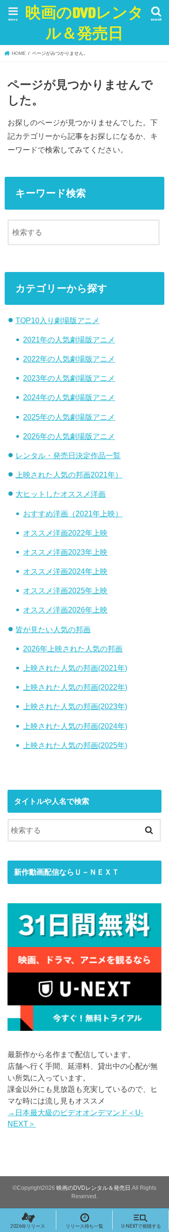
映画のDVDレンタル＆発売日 (84, 22)
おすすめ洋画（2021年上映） (73, 513)
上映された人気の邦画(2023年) (75, 706)
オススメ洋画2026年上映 (65, 609)
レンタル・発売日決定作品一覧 (68, 455)
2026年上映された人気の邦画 (73, 648)
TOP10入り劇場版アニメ (57, 320)
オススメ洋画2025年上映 (65, 590)
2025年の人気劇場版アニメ (69, 417)
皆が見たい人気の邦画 (53, 629)
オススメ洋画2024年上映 (65, 571)
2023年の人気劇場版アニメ (69, 378)
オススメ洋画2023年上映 (65, 552)
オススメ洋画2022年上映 (65, 533)
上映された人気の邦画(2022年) (75, 687)
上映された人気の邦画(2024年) (75, 726)
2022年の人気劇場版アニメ (69, 359)
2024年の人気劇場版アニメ (69, 397)
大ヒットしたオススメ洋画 (60, 494)
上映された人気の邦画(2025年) (75, 745)
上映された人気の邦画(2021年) (75, 668)
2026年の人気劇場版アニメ (69, 436)
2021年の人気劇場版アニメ (69, 339)
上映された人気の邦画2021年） (69, 474)
